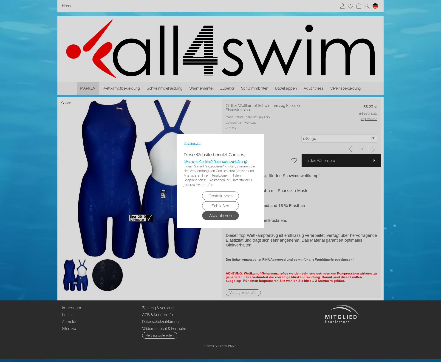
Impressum (192, 143)
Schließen (220, 206)
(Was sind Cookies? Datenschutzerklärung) (215, 162)
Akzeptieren (220, 215)
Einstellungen (221, 196)
